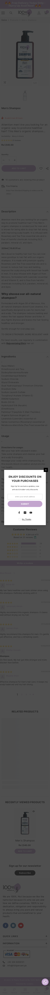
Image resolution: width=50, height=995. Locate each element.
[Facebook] (19, 512)
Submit (25, 504)
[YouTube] (31, 512)
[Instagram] (25, 512)
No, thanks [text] (26, 519)
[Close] (46, 470)
